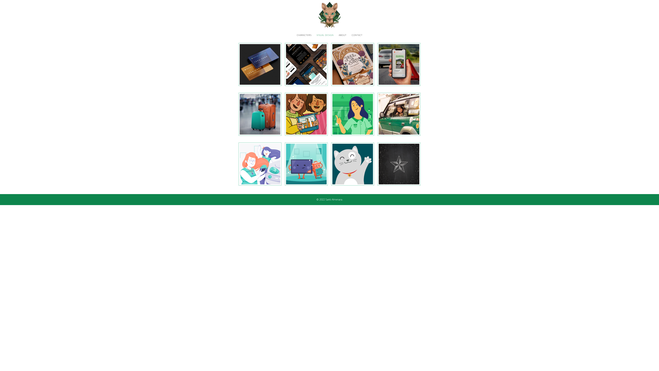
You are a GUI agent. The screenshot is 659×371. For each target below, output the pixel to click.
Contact (357, 35)
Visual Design (325, 35)
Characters (304, 35)
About (342, 35)
